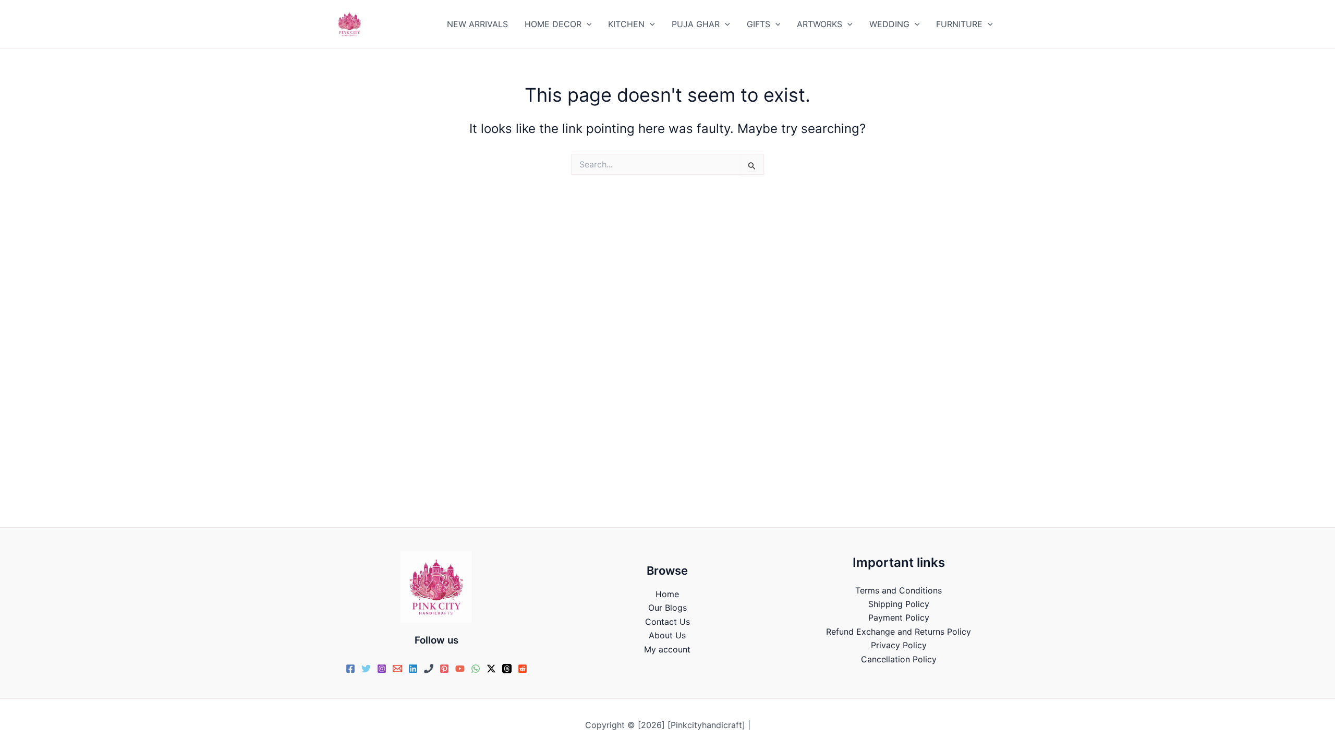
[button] (586, 24)
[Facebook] (350, 668)
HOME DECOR (553, 24)
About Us (667, 635)
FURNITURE (959, 24)
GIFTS (758, 24)
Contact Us (667, 621)
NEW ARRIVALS (477, 24)
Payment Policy (898, 617)
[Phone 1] (428, 668)
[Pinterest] (444, 668)
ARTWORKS (819, 24)
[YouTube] (460, 668)
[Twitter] (366, 668)
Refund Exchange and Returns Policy (898, 631)
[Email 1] (397, 668)
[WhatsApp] (475, 668)
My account (667, 649)
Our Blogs (667, 607)
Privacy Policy (899, 645)
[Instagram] (381, 668)
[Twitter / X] (491, 668)
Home (667, 594)
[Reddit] (522, 668)
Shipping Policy (898, 604)
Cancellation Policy (899, 659)
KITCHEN (626, 24)
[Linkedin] (413, 668)
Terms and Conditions (898, 590)
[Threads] (507, 668)
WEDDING (889, 24)
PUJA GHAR (696, 24)
